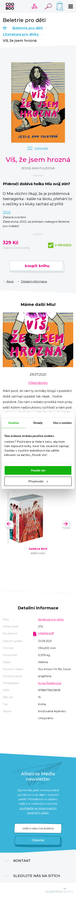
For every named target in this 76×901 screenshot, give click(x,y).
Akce (10, 281)
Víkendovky (38, 383)
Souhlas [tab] (13, 422)
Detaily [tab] (37, 422)
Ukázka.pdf (46, 633)
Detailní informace (34, 281)
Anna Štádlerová (49, 683)
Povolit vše (38, 470)
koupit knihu (37, 266)
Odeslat (38, 840)
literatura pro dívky (51, 619)
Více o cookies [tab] (62, 422)
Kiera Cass (38, 553)
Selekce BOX (38, 548)
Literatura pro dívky (21, 34)
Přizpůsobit (35, 481)
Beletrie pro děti (27, 28)
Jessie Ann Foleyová (38, 168)
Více (7, 212)
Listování (41, 148)
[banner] (10, 6)
